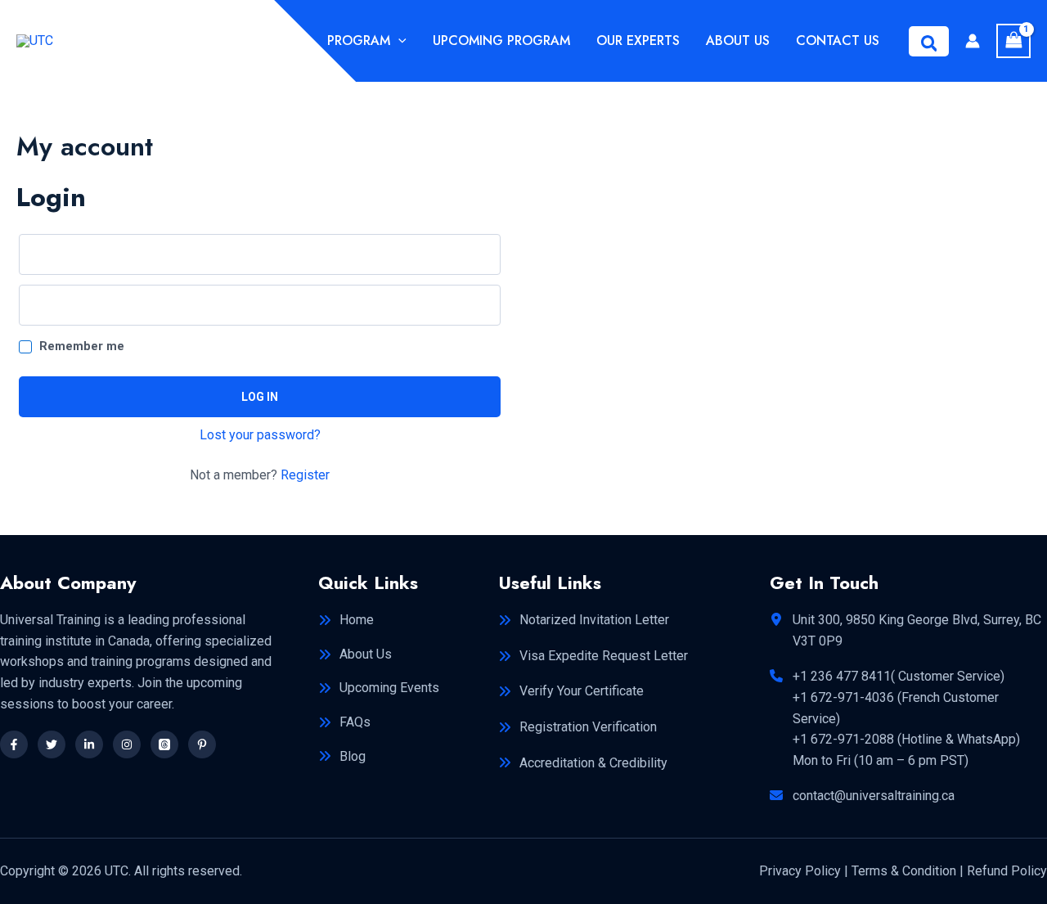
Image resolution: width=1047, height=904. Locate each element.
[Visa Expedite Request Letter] (593, 656)
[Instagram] (127, 744)
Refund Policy (1007, 871)
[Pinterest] (202, 744)
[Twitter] (51, 744)
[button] (929, 41)
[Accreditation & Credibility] (582, 763)
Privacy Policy (800, 871)
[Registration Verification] (577, 727)
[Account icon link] (972, 41)
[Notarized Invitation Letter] (583, 620)
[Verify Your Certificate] (571, 691)
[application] (398, 41)
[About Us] (355, 654)
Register (305, 475)
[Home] (346, 620)
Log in (259, 396)
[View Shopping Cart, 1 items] (1013, 40)
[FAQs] (344, 722)
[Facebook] (14, 744)
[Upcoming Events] (378, 688)
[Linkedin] (89, 744)
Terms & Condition (904, 871)
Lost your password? (260, 435)
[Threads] (164, 744)
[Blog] (342, 756)
